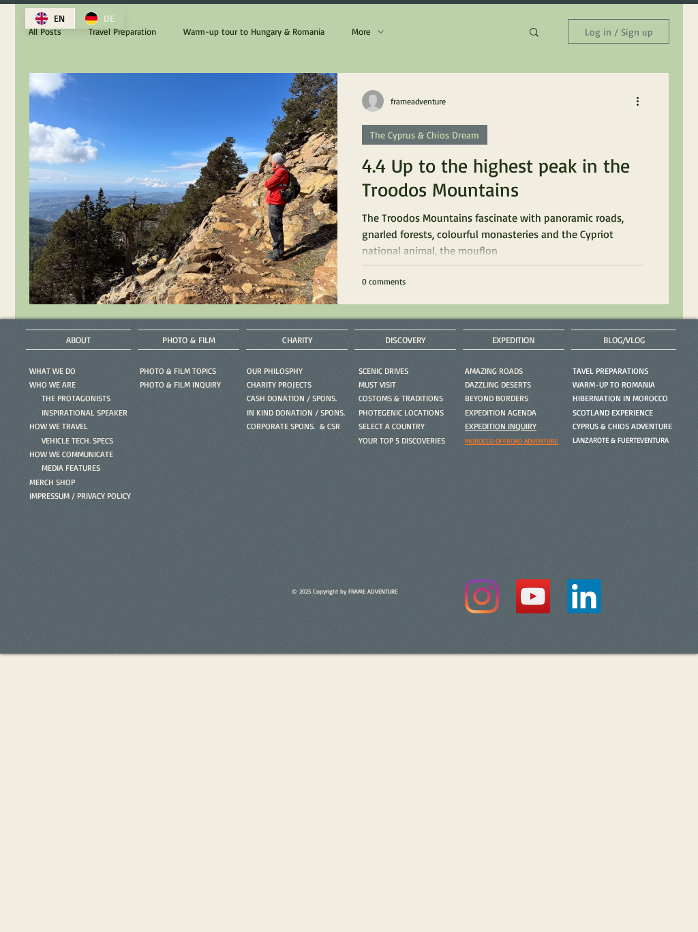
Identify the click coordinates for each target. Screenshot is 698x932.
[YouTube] (533, 596)
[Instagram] (482, 596)
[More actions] (642, 101)
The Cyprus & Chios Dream (424, 135)
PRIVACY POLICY (104, 496)
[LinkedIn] (584, 596)
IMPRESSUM (49, 496)
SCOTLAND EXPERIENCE (613, 412)
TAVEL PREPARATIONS (610, 371)
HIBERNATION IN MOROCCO (620, 398)
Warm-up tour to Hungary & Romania (253, 31)
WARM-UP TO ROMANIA (614, 384)
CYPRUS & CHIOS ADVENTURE (622, 426)
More (361, 31)
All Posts (45, 31)
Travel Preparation (122, 31)
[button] (534, 33)
